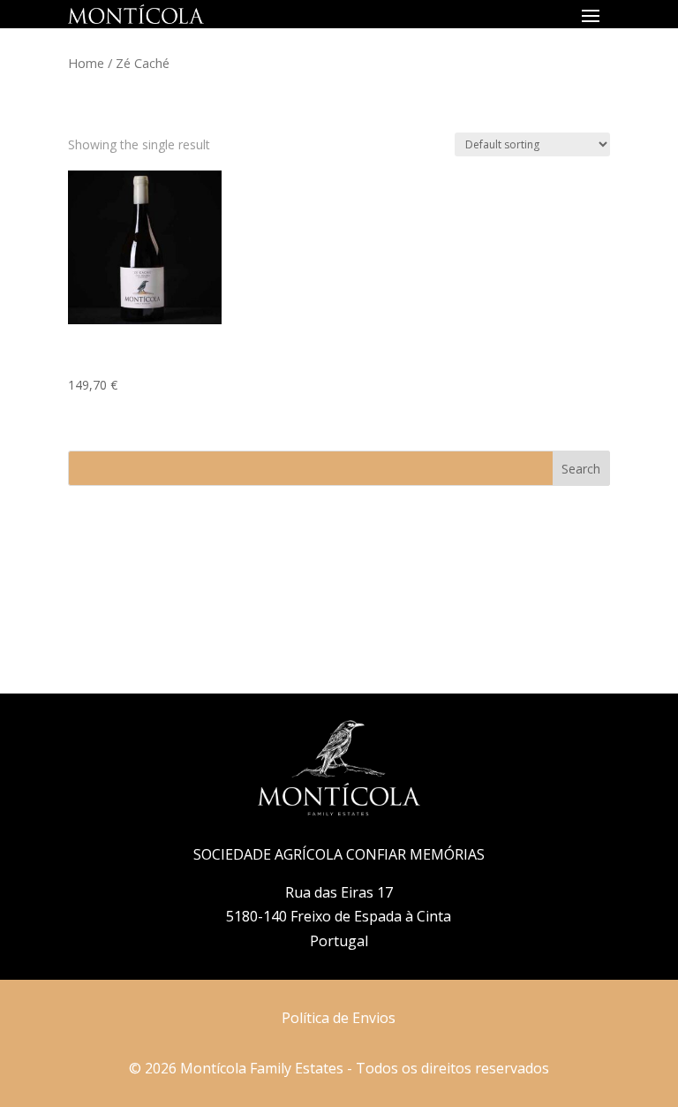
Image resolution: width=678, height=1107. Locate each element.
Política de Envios (339, 1017)
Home (86, 63)
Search (580, 468)
